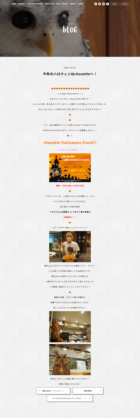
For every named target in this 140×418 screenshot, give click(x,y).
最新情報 (88, 390)
